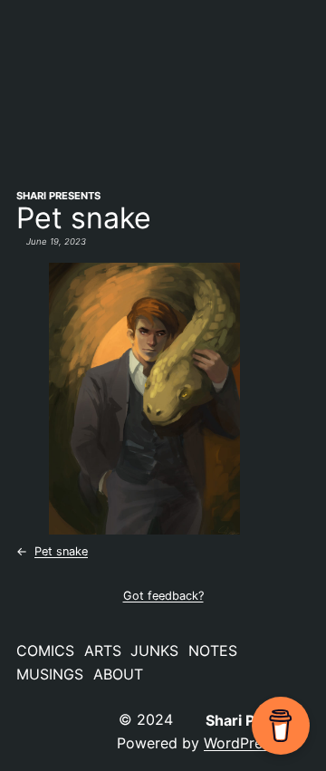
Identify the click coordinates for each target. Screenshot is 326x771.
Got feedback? (163, 595)
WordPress (240, 743)
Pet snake (61, 551)
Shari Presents (58, 195)
